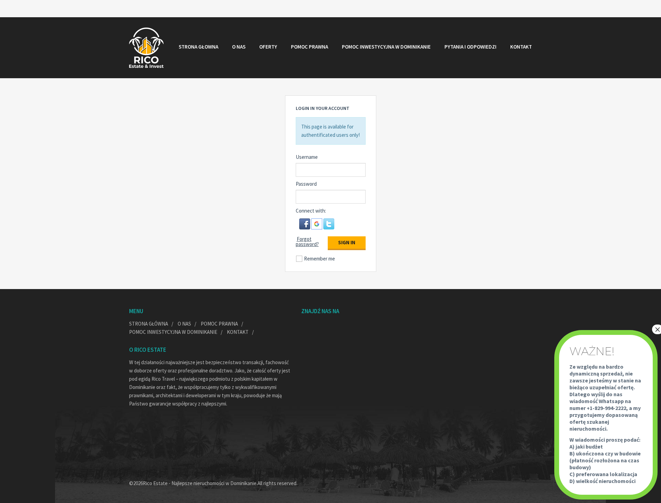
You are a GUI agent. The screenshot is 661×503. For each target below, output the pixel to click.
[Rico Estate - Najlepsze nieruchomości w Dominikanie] (146, 48)
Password (306, 184)
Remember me (319, 258)
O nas (238, 46)
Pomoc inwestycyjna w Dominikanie (386, 46)
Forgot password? (307, 241)
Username (307, 157)
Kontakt (521, 46)
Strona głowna (198, 46)
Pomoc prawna (309, 46)
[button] (305, 223)
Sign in (346, 242)
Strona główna (148, 323)
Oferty (268, 46)
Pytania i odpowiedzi (470, 46)
